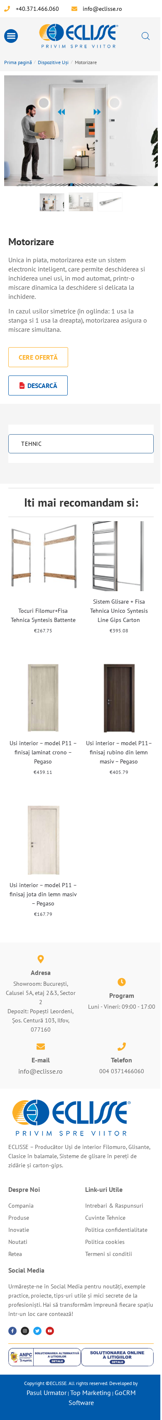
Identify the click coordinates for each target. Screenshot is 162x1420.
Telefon (121, 1060)
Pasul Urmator (46, 1392)
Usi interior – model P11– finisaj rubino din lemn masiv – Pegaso (119, 752)
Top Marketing (90, 1392)
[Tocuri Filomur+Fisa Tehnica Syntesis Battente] (43, 556)
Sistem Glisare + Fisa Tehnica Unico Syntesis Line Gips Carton (119, 611)
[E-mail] (41, 1046)
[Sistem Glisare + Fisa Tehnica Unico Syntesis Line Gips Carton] (119, 556)
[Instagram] (25, 1331)
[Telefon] (122, 1046)
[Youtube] (50, 1331)
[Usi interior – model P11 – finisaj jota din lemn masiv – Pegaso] (43, 840)
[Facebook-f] (12, 1331)
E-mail (41, 1060)
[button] (11, 36)
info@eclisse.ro (40, 1071)
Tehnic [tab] (31, 444)
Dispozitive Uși (53, 62)
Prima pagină (18, 62)
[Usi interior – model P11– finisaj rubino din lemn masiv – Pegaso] (119, 698)
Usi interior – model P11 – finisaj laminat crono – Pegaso (43, 752)
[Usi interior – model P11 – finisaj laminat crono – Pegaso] (43, 698)
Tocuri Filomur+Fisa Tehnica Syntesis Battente (43, 615)
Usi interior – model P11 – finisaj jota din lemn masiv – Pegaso (43, 894)
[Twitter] (37, 1331)
